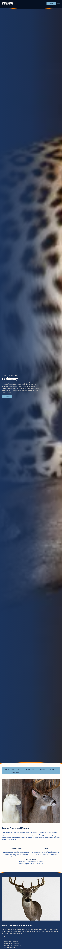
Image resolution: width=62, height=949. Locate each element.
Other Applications (29, 769)
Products (52, 769)
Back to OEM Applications (11, 376)
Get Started (6, 396)
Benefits (42, 769)
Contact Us (51, 3)
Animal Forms (15, 769)
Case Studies (15, 772)
